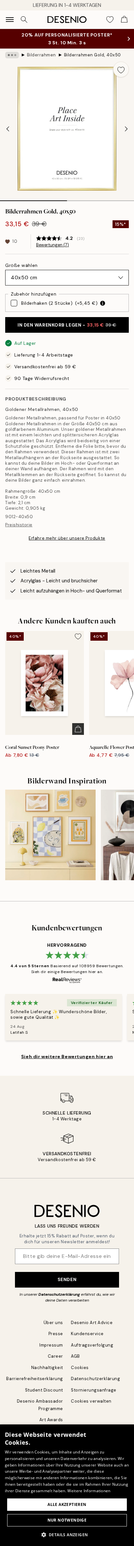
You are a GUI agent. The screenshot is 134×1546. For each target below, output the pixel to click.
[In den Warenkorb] (78, 729)
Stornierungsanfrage (93, 1390)
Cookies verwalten (91, 1401)
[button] (67, 1535)
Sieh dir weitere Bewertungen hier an (67, 1056)
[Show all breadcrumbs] (12, 55)
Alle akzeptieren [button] (66, 1504)
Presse (55, 1333)
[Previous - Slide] (8, 129)
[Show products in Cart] (124, 19)
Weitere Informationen (88, 1491)
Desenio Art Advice (92, 1322)
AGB (75, 1356)
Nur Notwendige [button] (67, 1520)
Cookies (80, 1367)
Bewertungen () (52, 245)
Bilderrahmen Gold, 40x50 (92, 55)
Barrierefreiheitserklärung (34, 1378)
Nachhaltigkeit (47, 1367)
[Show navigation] (10, 19)
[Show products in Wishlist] (110, 19)
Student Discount (44, 1390)
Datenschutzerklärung (59, 1294)
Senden (67, 1279)
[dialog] (67, 1485)
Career (55, 1356)
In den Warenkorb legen (67, 325)
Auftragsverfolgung (92, 1345)
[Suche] (24, 19)
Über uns (53, 1322)
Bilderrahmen (41, 55)
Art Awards (51, 1419)
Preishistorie (19, 525)
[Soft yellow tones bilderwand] (50, 835)
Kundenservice (87, 1333)
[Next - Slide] (126, 129)
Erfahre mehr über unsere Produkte (67, 538)
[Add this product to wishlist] (121, 69)
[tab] (33, 198)
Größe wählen (21, 265)
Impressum (51, 1345)
